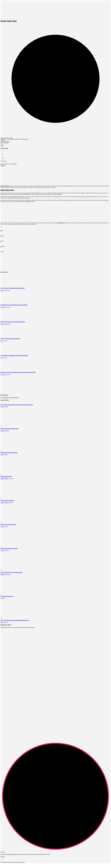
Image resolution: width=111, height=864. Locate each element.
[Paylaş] (3, 158)
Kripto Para (3, 290)
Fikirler (2, 526)
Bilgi (2, 341)
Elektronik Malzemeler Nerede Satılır (10, 428)
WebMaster (3, 574)
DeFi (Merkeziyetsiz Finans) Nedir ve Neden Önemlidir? (14, 305)
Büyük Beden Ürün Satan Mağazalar (9, 452)
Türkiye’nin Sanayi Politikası (7, 500)
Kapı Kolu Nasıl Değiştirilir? (7, 596)
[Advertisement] (39, 10)
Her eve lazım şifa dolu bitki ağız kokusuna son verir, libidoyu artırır (17, 404)
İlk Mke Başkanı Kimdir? (6, 476)
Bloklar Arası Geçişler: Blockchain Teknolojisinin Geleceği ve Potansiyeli (18, 372)
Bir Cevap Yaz (4, 395)
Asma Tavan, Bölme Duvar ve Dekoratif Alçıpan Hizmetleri (15, 620)
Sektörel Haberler (4, 478)
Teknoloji (2, 430)
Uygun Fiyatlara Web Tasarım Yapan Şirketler (11, 572)
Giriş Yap (2, 856)
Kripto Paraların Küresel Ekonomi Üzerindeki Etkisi (13, 321)
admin (2, 138)
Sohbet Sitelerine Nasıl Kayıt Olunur (9, 548)
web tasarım (22, 862)
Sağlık (2, 406)
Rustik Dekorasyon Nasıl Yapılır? (8, 524)
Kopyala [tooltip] (14, 163)
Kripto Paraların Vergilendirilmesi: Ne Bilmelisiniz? (13, 288)
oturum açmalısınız (15, 397)
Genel (2, 454)
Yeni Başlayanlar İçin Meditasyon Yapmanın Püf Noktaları (14, 355)
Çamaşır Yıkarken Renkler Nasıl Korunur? (10, 338)
